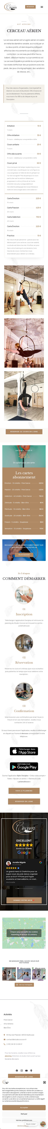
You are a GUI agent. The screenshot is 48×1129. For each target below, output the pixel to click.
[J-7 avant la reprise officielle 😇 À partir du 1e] (39, 974)
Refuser (24, 1114)
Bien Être (7, 1028)
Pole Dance (8, 1020)
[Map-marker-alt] (31, 1071)
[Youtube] (26, 1071)
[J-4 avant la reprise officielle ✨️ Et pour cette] (9, 974)
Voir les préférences (24, 1120)
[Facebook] (17, 1071)
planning (8, 1056)
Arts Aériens (8, 1024)
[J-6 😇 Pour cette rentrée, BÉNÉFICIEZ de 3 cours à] (24, 974)
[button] (44, 1082)
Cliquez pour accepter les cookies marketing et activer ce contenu (24, 933)
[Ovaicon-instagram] (22, 1071)
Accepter (24, 1107)
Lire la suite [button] (32, 882)
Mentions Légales (22, 1126)
